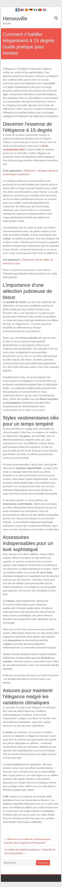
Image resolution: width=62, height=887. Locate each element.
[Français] (17, 10)
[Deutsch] (31, 10)
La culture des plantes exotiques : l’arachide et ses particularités (29, 851)
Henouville (15, 18)
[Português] (40, 10)
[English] (22, 10)
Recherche (43, 863)
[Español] (26, 10)
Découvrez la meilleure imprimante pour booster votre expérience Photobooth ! (27, 841)
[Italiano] (35, 10)
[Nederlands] (44, 10)
